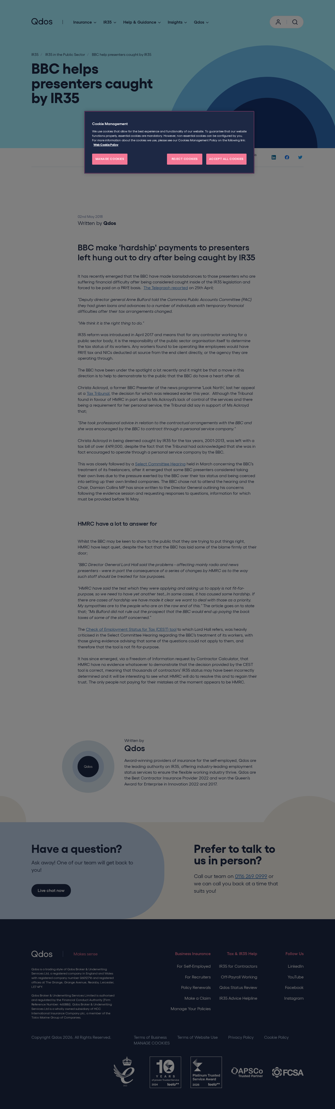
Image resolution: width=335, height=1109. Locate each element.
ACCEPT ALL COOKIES (226, 158)
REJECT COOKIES (185, 158)
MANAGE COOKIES (110, 158)
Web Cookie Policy (105, 144)
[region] (169, 142)
